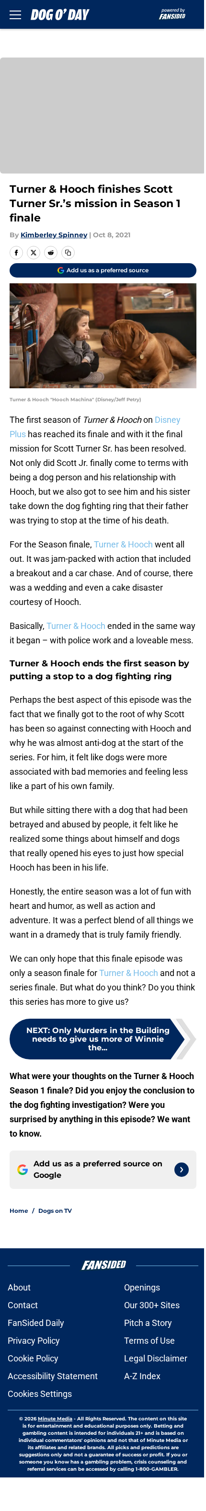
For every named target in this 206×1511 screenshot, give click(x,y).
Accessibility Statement (53, 1376)
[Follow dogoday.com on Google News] (181, 1169)
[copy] (68, 252)
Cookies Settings (40, 1394)
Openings (142, 1287)
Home (19, 1210)
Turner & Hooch (123, 544)
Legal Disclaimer (155, 1358)
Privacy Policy (34, 1341)
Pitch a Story (148, 1323)
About (19, 1287)
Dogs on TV (55, 1210)
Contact (23, 1305)
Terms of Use (149, 1341)
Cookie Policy (33, 1358)
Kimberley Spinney (54, 235)
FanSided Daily (36, 1323)
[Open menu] (15, 14)
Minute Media (55, 1419)
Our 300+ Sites (152, 1305)
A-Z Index (142, 1376)
